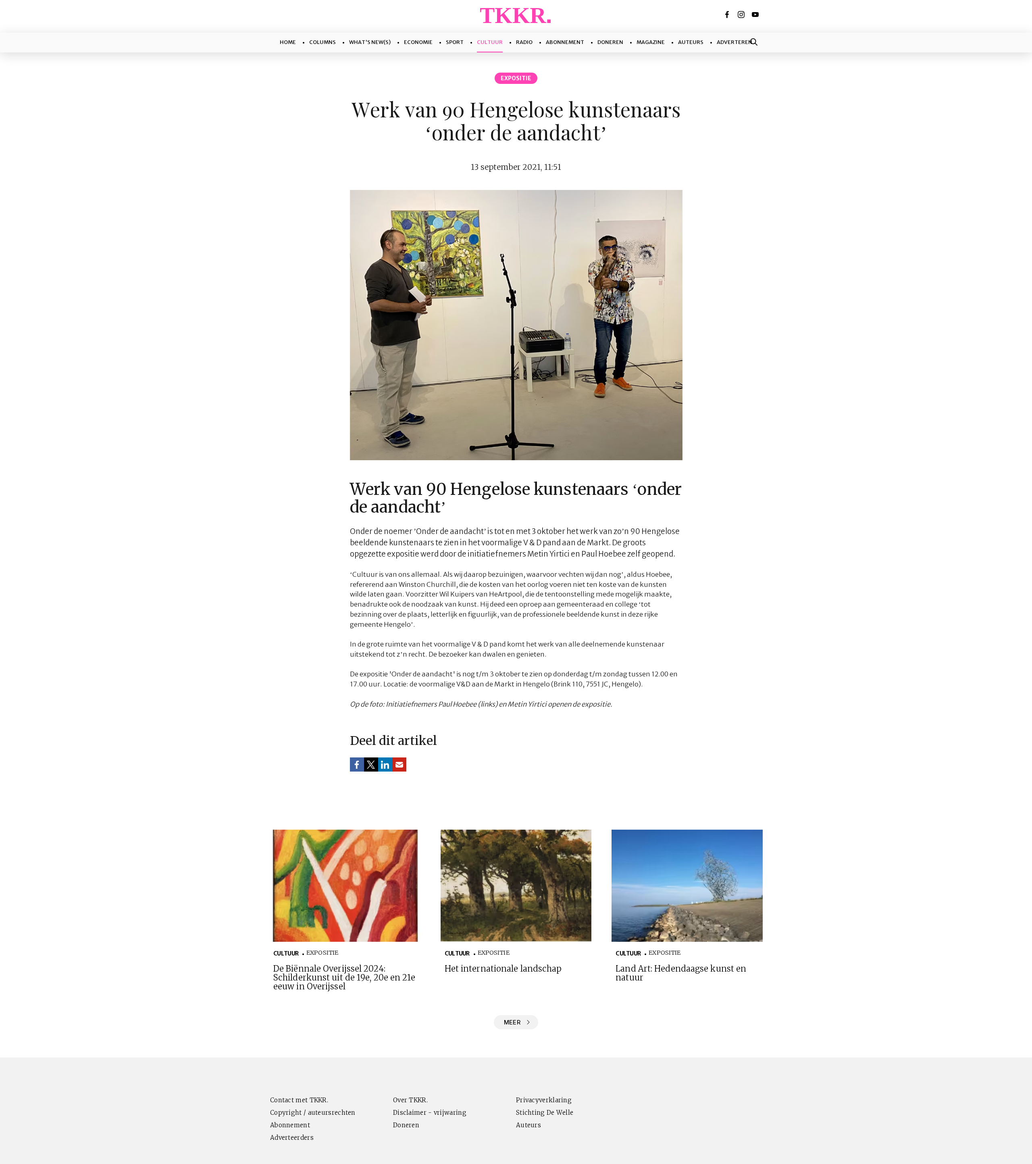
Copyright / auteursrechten (313, 1112)
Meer (512, 1022)
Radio (524, 42)
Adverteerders (292, 1137)
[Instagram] (742, 14)
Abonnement (565, 42)
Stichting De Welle (544, 1112)
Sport (455, 42)
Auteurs (690, 42)
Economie (418, 42)
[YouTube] (756, 14)
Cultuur (490, 42)
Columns (322, 42)
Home (288, 42)
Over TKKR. (410, 1100)
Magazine (651, 42)
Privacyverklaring (544, 1100)
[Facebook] (728, 14)
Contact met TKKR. (299, 1100)
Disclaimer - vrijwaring (429, 1112)
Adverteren (734, 42)
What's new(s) (370, 42)
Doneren (610, 42)
